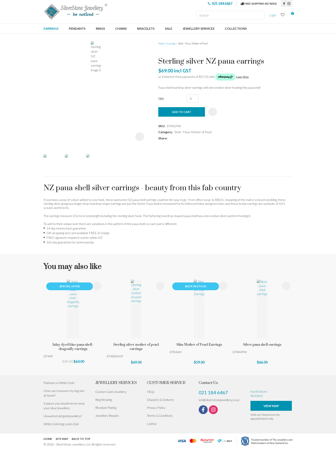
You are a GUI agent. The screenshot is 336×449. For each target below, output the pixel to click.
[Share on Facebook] (169, 138)
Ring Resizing (103, 399)
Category (165, 132)
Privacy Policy (156, 407)
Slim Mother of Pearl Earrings (199, 345)
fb (284, 3)
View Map (271, 406)
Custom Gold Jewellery (110, 391)
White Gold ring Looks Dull (61, 424)
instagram (289, 3)
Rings (100, 28)
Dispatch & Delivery (160, 399)
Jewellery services (198, 28)
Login (272, 15)
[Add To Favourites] (212, 112)
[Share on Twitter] (174, 138)
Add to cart (181, 112)
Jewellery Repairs (107, 415)
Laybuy (152, 423)
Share (162, 138)
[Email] (180, 138)
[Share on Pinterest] (186, 138)
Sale (168, 28)
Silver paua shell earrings (262, 345)
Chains (121, 28)
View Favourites (283, 15)
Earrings (51, 28)
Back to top (81, 438)
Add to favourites (97, 286)
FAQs (151, 391)
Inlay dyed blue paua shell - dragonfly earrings (73, 347)
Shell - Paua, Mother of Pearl (193, 43)
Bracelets (146, 28)
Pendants (77, 28)
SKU (161, 126)
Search (259, 15)
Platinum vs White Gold (59, 383)
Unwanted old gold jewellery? (63, 416)
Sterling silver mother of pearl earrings (136, 347)
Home (161, 43)
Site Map (62, 438)
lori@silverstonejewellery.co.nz (219, 400)
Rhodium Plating (105, 407)
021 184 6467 (222, 3)
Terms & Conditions (160, 415)
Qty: (161, 98)
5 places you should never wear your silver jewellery (64, 405)
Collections (236, 28)
